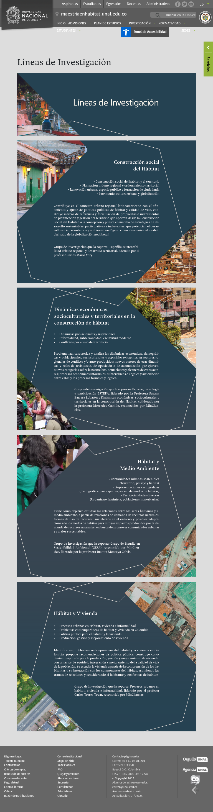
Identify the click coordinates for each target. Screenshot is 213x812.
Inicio (61, 23)
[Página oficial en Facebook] (178, 4)
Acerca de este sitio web (126, 791)
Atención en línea (67, 778)
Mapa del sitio (66, 761)
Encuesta (63, 782)
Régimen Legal (13, 756)
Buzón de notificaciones (19, 796)
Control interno (14, 787)
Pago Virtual (11, 782)
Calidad (8, 791)
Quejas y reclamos (68, 774)
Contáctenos (65, 787)
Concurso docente (15, 778)
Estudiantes (92, 4)
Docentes (134, 4)
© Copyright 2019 (123, 778)
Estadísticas (64, 791)
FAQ (60, 769)
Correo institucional (69, 756)
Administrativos (158, 4)
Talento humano (14, 761)
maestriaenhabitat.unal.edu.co (94, 14)
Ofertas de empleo (15, 769)
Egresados (113, 4)
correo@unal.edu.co (125, 787)
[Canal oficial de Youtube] (191, 4)
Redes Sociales (66, 765)
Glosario (62, 796)
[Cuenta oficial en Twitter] (184, 4)
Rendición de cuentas (17, 774)
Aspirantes (70, 4)
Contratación (12, 765)
